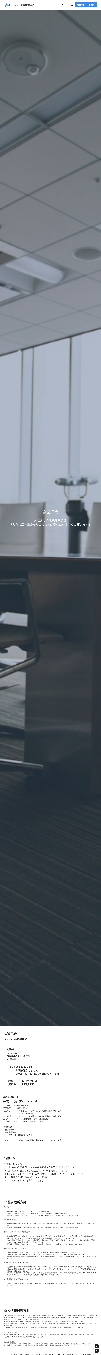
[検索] (72, 5)
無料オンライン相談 (86, 5)
